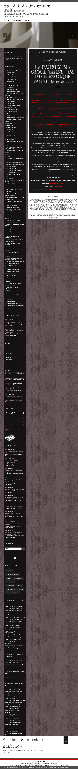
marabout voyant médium (13, 592)
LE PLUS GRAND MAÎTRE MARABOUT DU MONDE (14, 148)
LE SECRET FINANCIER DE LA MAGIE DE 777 (14, 151)
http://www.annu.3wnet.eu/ (12, 634)
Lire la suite (8, 59)
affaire (48, 204)
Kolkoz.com (8, 643)
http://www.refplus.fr (10, 615)
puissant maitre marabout (13, 574)
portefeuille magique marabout (51, 213)
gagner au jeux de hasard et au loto (15, 117)
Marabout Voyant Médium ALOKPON (12, 175)
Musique (8, 191)
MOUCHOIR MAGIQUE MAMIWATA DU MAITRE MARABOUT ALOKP (14, 188)
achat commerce (70, 215)
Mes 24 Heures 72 (9, 376)
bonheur (43, 205)
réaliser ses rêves (38, 207)
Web (7, 309)
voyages (37, 215)
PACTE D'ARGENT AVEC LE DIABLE (15, 197)
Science (8, 256)
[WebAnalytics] (39, 1)
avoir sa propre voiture (63, 207)
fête (47, 205)
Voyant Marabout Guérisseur (13, 303)
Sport (7, 267)
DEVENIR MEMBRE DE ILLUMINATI (15, 99)
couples (37, 205)
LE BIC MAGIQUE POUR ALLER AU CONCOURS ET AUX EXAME (14, 142)
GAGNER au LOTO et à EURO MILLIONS (13, 120)
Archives (17, 20)
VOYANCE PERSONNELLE (13, 297)
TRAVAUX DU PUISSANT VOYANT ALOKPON (14, 280)
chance (8, 578)
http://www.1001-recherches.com (14, 606)
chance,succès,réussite (12, 89)
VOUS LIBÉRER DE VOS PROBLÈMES (11, 287)
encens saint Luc (10, 101)
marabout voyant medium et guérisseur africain (13, 533)
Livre (7, 154)
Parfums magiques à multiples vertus (13, 202)
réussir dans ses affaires (63, 206)
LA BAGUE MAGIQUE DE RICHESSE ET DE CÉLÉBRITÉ (14, 138)
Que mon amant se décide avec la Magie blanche (14, 210)
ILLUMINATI (9, 129)
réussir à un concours (11, 232)
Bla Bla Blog (18, 390)
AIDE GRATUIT (10, 72)
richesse (20, 585)
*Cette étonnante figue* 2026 (13, 400)
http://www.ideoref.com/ (11, 641)
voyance (8, 292)
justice (62, 214)
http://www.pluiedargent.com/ (13, 639)
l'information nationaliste (17, 379)
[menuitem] (7, 20)
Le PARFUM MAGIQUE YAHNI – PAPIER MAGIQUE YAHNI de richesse (53, 74)
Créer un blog (36, 761)
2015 (55, 204)
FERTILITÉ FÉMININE (11, 111)
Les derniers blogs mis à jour (27, 763)
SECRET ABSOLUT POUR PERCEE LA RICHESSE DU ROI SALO (14, 262)
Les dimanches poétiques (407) (13, 393)
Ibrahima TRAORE (10, 321)
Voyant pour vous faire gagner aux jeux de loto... (14, 471)
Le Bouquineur (14, 398)
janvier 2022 (9, 359)
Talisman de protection (12, 269)
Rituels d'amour (10, 247)
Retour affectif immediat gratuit (14, 227)
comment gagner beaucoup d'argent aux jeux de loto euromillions (51, 209)
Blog (7, 83)
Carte (7, 343)
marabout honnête (11, 166)
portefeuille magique (12, 205)
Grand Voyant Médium (12, 127)
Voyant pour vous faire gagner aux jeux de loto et (14, 306)
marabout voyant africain (62, 211)
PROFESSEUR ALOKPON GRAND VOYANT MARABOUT (14, 498)
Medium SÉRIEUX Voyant (12, 184)
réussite (43, 204)
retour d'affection (11, 229)
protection (52, 205)
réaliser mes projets (49, 208)
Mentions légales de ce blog (28, 765)
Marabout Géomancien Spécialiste (15, 164)
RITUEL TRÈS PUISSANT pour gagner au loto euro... (14, 461)
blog (67, 765)
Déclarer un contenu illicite (15, 765)
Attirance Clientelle (11, 77)
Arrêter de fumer (10, 75)
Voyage (8, 290)
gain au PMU (9, 123)
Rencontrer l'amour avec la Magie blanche (14, 225)
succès (52, 204)
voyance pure (9, 299)
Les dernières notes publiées (39, 763)
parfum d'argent (68, 205)
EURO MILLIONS (10, 103)
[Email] (15, 558)
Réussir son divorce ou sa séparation (12, 236)
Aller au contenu (6, 3)
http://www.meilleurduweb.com (13, 608)
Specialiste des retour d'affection (27, 8)
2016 (58, 204)
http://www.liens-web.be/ (12, 625)
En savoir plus (67, 767)
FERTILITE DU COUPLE (12, 109)
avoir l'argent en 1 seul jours (48, 206)
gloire (41, 215)
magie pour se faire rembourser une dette (14, 159)
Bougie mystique (10, 87)
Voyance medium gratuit (12, 295)
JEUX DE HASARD (11, 135)
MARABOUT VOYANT (12, 172)
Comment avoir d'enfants (13, 91)
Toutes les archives (11, 363)
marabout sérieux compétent (14, 170)
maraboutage (10, 178)
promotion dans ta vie (58, 215)
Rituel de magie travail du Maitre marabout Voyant (14, 240)
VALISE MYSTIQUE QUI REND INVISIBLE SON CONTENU (14, 284)
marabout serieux (11, 168)
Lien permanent (54, 196)
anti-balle (9, 570)
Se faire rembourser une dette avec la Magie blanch (13, 259)
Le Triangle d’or (9, 390)
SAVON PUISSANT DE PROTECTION (11, 253)
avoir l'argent (36, 204)
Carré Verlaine (9, 401)
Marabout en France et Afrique (14, 162)
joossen (7, 330)
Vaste (6, 370)
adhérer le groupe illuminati (13, 70)
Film (7, 113)
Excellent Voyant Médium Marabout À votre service (14, 106)
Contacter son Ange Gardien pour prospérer (14, 94)
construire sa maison (50, 207)
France (8, 115)
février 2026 (9, 357)
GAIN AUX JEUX (10, 125)
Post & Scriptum (20, 376)
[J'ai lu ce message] (76, 767)
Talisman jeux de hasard (12, 271)
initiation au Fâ (10, 131)
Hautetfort (42, 761)
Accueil (7, 20)
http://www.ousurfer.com (11, 662)
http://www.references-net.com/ (14, 664)
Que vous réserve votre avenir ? (14, 212)
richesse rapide (60, 205)
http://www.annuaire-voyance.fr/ (13, 645)
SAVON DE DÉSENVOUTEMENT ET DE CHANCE (15, 249)
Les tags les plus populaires (51, 763)
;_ (10, 370)
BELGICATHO (20, 373)
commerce (32, 205)
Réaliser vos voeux (11, 215)
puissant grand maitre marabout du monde (50, 212)
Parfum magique (10, 199)
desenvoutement (11, 589)
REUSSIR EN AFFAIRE (11, 234)
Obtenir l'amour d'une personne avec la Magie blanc (14, 194)
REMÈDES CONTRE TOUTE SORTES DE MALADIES (12, 221)
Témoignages (10, 278)
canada (71, 204)
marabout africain (18, 578)
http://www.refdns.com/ (11, 648)
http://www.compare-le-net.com (13, 610)
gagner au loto (10, 581)
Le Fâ (7, 145)
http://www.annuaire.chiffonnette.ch (15, 617)
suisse (75, 204)
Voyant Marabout (10, 301)
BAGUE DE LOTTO (11, 79)
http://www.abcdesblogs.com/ (13, 637)
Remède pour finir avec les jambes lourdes (15, 217)
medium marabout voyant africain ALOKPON (14, 181)
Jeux (7, 133)
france (66, 204)
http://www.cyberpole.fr (11, 612)
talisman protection (11, 273)
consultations (69, 214)
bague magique (10, 81)
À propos (27, 20)
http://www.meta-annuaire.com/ (13, 619)
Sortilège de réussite (11, 265)
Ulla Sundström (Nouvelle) (12, 387)
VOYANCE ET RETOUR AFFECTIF (14, 507)
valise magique (10, 585)
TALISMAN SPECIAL (11, 275)
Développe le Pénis (11, 97)
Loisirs (8, 156)
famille (62, 204)
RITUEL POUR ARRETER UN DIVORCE (13, 244)
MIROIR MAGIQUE (11, 186)
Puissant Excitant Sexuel (12, 207)
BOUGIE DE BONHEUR (12, 85)
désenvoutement (55, 214)
